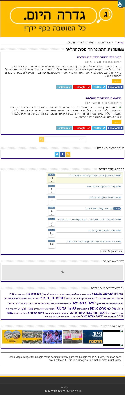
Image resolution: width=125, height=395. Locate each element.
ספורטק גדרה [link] (50, 309)
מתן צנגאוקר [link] (83, 309)
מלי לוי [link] (111, 308)
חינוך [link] (96, 62)
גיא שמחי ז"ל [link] (103, 298)
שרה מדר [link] (65, 316)
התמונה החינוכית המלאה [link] (103, 98)
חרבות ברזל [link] (115, 304)
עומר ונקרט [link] (26, 308)
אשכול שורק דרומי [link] (73, 294)
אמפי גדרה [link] (86, 294)
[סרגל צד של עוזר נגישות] (121, 3)
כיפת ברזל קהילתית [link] (63, 304)
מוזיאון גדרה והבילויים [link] (33, 303)
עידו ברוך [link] (13, 309)
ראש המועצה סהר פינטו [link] (88, 313)
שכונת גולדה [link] (110, 316)
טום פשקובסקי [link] (103, 304)
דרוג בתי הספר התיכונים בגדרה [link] (99, 57)
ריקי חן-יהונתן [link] (20, 313)
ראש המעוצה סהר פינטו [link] (56, 313)
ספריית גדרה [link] (39, 309)
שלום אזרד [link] (75, 316)
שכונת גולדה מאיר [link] (92, 316)
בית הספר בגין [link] (33, 294)
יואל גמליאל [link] (84, 302)
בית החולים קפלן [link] (49, 294)
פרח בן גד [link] (111, 313)
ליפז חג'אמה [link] (50, 304)
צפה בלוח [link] (118, 251)
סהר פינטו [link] (65, 307)
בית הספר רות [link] (20, 294)
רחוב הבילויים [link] (36, 313)
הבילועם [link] (35, 299)
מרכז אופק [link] (98, 308)
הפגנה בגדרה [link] (26, 299)
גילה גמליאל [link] (89, 299)
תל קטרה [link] (47, 316)
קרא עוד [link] (117, 81)
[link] (121, 8)
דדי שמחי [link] (71, 298)
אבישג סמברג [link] (102, 294)
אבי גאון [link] (118, 294)
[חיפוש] (41, 139)
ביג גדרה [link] (60, 294)
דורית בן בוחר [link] (53, 298)
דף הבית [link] (119, 42)
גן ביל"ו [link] (80, 299)
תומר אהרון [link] (55, 316)
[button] (106, 251)
